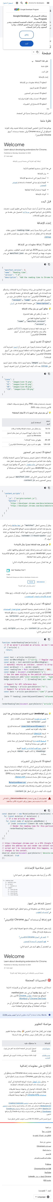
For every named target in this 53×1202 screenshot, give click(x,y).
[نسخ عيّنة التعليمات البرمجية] (49, 264)
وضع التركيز (46, 1048)
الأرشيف (48, 1154)
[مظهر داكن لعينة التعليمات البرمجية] (45, 264)
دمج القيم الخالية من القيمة (31, 748)
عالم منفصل (30, 464)
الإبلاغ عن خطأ (46, 1131)
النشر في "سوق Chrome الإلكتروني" (32, 937)
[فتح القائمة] (48, 3)
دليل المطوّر (36, 1081)
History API (20, 777)
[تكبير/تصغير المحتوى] (32, 61)
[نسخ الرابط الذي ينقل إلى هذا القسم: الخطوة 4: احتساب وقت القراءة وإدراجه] (12, 603)
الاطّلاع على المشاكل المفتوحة (42, 1135)
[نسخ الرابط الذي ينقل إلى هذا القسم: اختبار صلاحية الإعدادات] (22, 868)
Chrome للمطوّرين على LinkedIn (39, 1176)
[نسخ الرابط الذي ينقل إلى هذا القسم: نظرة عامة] (37, 120)
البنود (49, 1190)
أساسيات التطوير (42, 912)
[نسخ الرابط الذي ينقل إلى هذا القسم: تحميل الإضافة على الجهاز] (25, 903)
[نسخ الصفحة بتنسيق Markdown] (37, 52)
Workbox (23, 998)
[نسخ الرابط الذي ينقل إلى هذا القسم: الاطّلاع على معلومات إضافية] (17, 1065)
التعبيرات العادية (40, 719)
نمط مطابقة (16, 525)
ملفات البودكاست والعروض (42, 1158)
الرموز (15, 347)
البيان (12, 303)
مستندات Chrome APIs (36, 1095)
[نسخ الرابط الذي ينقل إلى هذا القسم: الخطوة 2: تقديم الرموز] (27, 341)
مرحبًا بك (26, 212)
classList (38, 733)
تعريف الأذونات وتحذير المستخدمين (38, 596)
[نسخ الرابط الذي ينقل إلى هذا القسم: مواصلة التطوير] (32, 1024)
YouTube (47, 1172)
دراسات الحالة (47, 1150)
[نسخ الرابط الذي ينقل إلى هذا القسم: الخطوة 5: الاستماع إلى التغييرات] (18, 761)
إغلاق (26, 34)
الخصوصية (42, 1190)
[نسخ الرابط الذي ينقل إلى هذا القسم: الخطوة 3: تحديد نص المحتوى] (20, 452)
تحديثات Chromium (44, 1146)
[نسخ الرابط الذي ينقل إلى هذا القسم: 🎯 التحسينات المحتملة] (22, 980)
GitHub (48, 237)
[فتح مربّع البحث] (21, 2)
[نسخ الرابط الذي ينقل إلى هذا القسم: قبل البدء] (38, 201)
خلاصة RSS (47, 1180)
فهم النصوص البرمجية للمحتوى (34, 941)
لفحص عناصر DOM (9, 1015)
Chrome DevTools (38, 998)
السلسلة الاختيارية (39, 741)
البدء (26, 43)
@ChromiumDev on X (42, 1168)
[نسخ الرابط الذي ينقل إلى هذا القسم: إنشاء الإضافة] (34, 223)
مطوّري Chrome (25, 995)
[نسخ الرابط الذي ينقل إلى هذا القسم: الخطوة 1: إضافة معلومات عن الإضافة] (15, 244)
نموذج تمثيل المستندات (11, 609)
